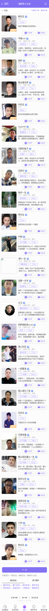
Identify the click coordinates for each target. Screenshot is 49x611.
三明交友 (25, 588)
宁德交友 (13, 576)
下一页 (24, 570)
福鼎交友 (22, 576)
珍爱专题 (14, 598)
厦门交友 (16, 585)
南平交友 (35, 585)
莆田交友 (35, 588)
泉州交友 (25, 585)
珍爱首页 (5, 576)
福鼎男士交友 (32, 576)
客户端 (24, 598)
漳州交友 (6, 588)
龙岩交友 (16, 588)
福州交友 (6, 585)
